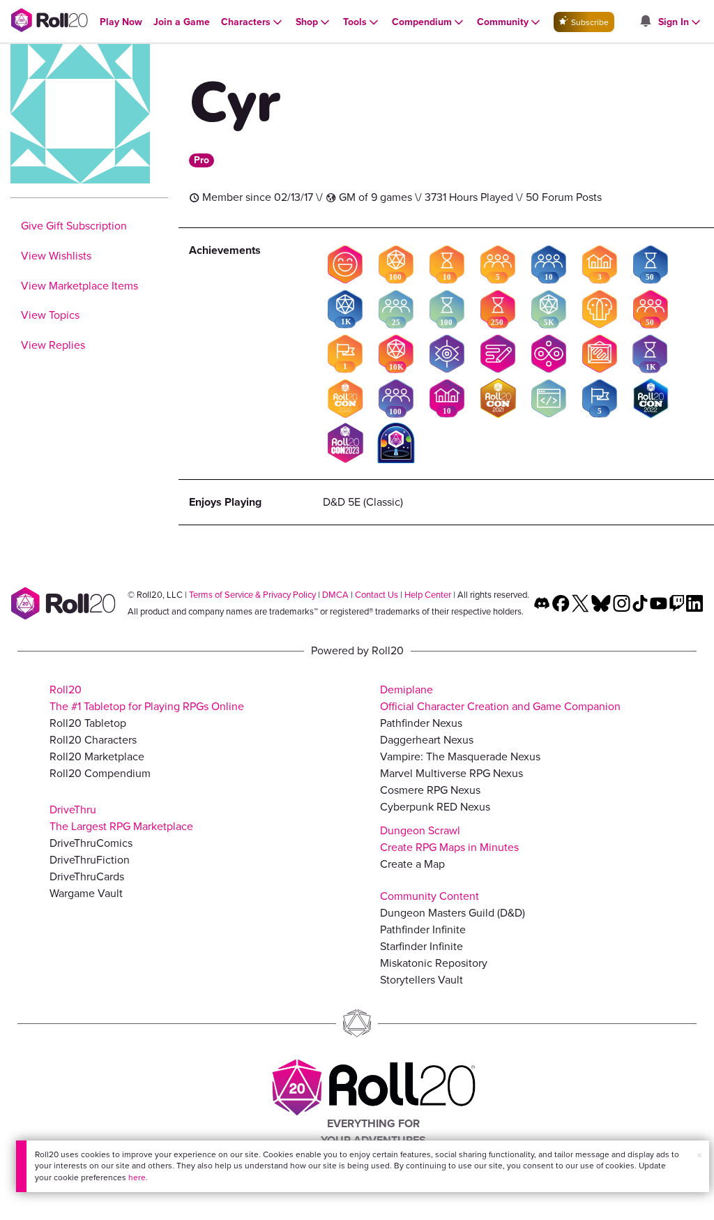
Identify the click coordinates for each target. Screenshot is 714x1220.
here (137, 1177)
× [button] (699, 1155)
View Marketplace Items (79, 286)
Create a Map (412, 864)
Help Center (427, 594)
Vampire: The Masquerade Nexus (460, 756)
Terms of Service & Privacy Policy (252, 594)
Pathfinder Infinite (423, 929)
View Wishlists (56, 256)
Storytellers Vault (421, 980)
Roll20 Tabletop (88, 723)
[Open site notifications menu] (645, 22)
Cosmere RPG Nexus (430, 790)
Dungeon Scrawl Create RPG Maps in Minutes (449, 838)
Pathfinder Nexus (421, 723)
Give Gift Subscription (74, 226)
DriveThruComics (91, 843)
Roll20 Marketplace (97, 756)
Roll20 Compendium (100, 773)
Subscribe (589, 22)
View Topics (50, 315)
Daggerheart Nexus (426, 740)
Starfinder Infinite (421, 946)
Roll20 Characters (93, 740)
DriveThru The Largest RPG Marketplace (121, 817)
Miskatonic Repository (433, 963)
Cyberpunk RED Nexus (435, 807)
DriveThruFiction (90, 860)
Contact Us (376, 594)
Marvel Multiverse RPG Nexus (451, 773)
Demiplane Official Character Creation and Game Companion (500, 697)
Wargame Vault (86, 893)
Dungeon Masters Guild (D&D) (452, 913)
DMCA (335, 594)
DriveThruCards (87, 876)
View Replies (53, 345)
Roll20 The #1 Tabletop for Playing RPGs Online (147, 697)
